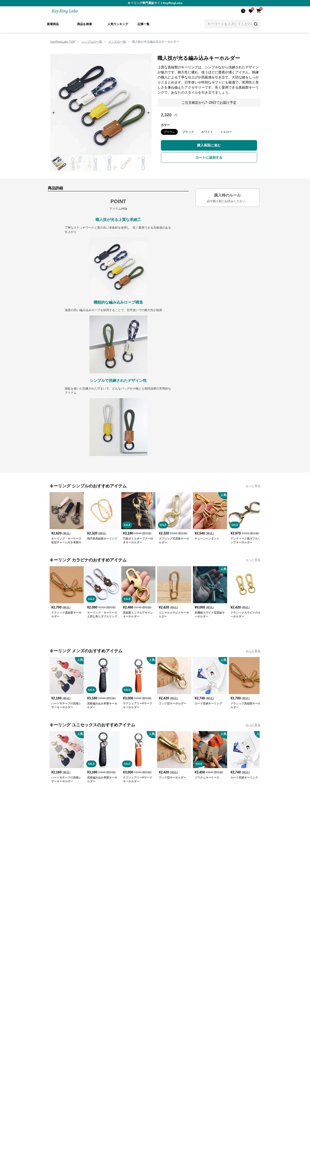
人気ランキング (118, 24)
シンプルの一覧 (91, 41)
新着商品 (53, 24)
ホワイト (207, 132)
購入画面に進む (209, 145)
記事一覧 (144, 24)
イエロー (226, 132)
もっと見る (253, 486)
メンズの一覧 (117, 41)
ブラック (188, 132)
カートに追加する (208, 157)
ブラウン (169, 132)
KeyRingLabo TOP (62, 41)
